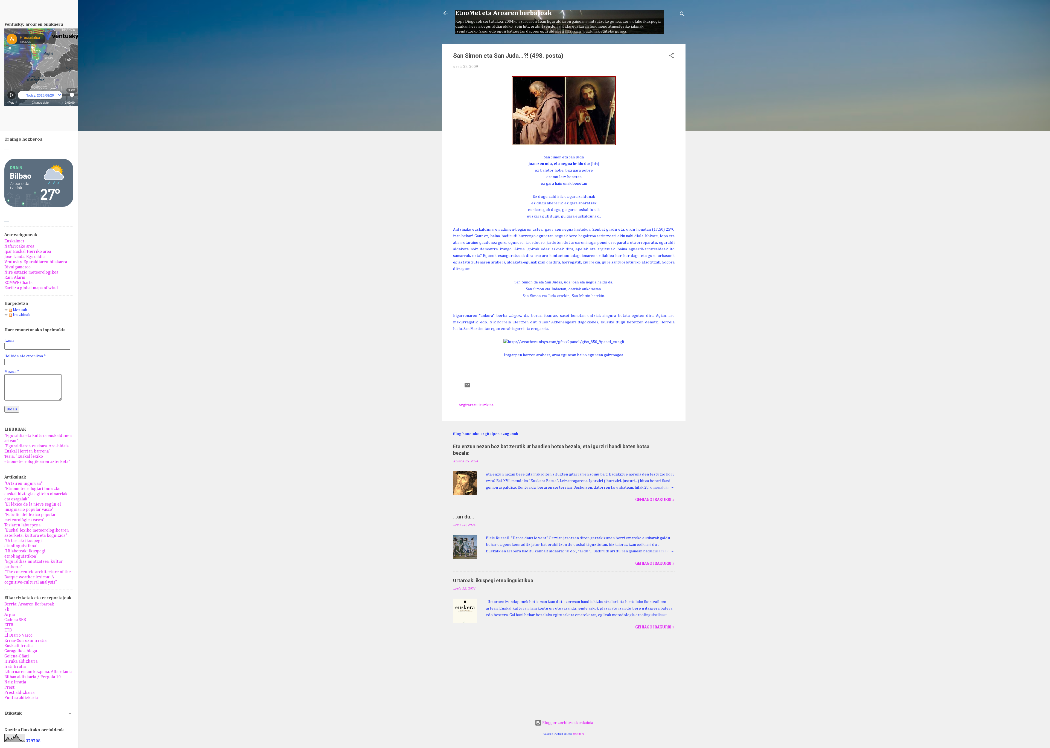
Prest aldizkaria (19, 693)
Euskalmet (14, 241)
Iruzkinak (21, 315)
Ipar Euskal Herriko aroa (27, 252)
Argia (9, 615)
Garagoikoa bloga (20, 651)
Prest (9, 687)
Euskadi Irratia (18, 646)
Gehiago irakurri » (655, 500)
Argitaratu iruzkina (476, 405)
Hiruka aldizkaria (20, 661)
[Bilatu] (682, 15)
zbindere (578, 733)
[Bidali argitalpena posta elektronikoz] (467, 387)
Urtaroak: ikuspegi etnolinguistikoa (493, 580)
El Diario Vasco (18, 635)
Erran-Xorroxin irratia (25, 641)
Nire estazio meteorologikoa (31, 272)
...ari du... (463, 517)
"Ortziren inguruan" (23, 484)
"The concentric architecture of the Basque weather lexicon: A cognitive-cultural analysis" (37, 577)
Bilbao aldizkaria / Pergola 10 (32, 677)
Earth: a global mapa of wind (31, 288)
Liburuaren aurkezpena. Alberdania (38, 672)
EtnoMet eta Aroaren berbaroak (503, 13)
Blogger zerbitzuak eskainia (567, 723)
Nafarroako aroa (19, 246)
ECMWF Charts (18, 283)
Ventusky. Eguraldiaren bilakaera (35, 262)
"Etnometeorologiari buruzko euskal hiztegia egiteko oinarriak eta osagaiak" (36, 494)
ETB (8, 630)
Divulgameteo (17, 267)
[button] (671, 56)
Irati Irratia (15, 667)
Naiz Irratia (15, 682)
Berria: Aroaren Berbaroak (29, 604)
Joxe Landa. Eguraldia (24, 257)
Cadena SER (15, 620)
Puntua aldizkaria (21, 698)
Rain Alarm (14, 278)
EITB (8, 625)
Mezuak (19, 310)
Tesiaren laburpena (22, 525)
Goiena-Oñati (16, 656)
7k (6, 609)
